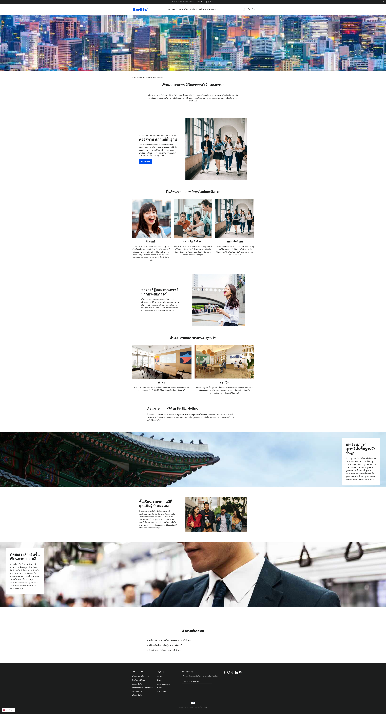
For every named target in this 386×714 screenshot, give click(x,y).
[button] (8, 710)
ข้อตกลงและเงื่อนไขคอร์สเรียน (143, 688)
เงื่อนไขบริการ (137, 691)
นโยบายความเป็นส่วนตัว (141, 676)
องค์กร (201, 9)
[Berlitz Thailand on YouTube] (240, 672)
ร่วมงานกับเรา (162, 691)
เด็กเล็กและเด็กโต (163, 684)
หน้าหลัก (171, 9)
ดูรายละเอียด (145, 161)
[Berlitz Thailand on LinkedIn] (236, 672)
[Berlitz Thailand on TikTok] (232, 672)
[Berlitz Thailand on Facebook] (224, 672)
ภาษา (178, 9)
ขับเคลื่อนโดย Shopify (201, 707)
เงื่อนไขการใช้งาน (138, 680)
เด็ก (194, 9)
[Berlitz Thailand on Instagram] (228, 672)
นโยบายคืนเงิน (137, 684)
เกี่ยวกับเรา (211, 9)
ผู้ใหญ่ (186, 9)
